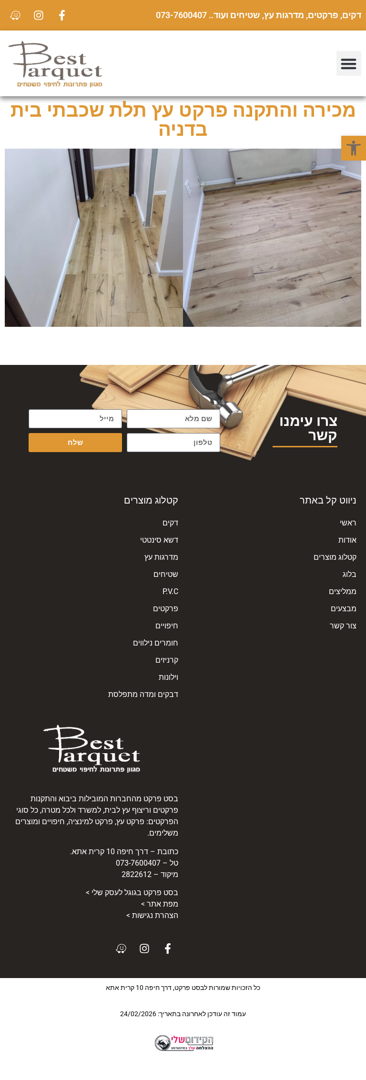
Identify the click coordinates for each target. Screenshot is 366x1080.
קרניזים (166, 660)
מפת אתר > (159, 903)
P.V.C (170, 591)
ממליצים (342, 591)
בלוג (349, 574)
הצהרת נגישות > (152, 915)
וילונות (168, 677)
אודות (347, 540)
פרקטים (165, 608)
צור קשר (343, 625)
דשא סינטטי (159, 540)
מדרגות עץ (161, 557)
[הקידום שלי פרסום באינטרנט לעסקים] (183, 1049)
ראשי (348, 522)
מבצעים (343, 608)
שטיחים (165, 574)
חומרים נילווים (155, 642)
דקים (170, 522)
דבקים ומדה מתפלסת (143, 694)
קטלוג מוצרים (335, 557)
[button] (353, 148)
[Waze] (15, 15)
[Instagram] (38, 15)
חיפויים (166, 625)
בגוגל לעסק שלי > (132, 892)
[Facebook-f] (61, 15)
